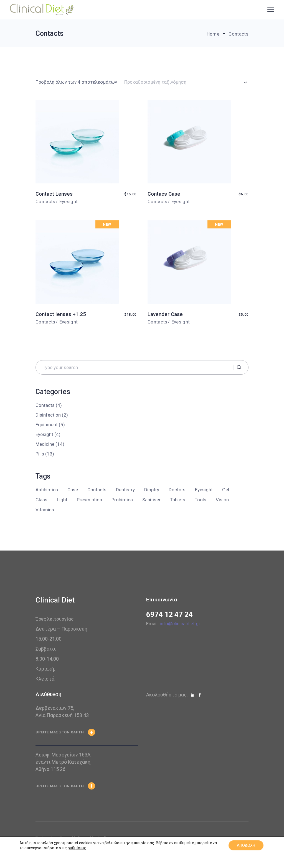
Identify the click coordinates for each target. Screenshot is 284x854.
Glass (41, 499)
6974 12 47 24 (169, 614)
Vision (222, 499)
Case (72, 489)
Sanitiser (151, 499)
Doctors (177, 489)
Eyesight (68, 201)
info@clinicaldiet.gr (180, 623)
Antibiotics (47, 489)
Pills (40, 454)
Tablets (177, 499)
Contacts (45, 201)
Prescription (89, 499)
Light (62, 499)
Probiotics (122, 499)
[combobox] (186, 82)
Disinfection (48, 415)
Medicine (45, 444)
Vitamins (45, 509)
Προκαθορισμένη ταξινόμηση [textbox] (155, 82)
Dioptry (151, 489)
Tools (200, 499)
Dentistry (125, 489)
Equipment (47, 424)
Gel (225, 489)
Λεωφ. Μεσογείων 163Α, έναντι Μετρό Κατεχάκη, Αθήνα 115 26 (63, 762)
